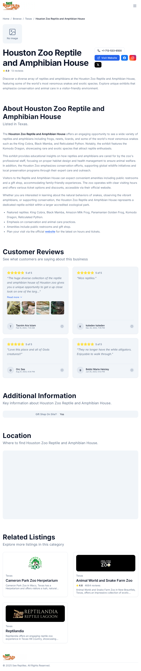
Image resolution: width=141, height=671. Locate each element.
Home (6, 18)
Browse (17, 18)
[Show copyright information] (62, 326)
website (50, 231)
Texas (28, 18)
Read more (13, 297)
